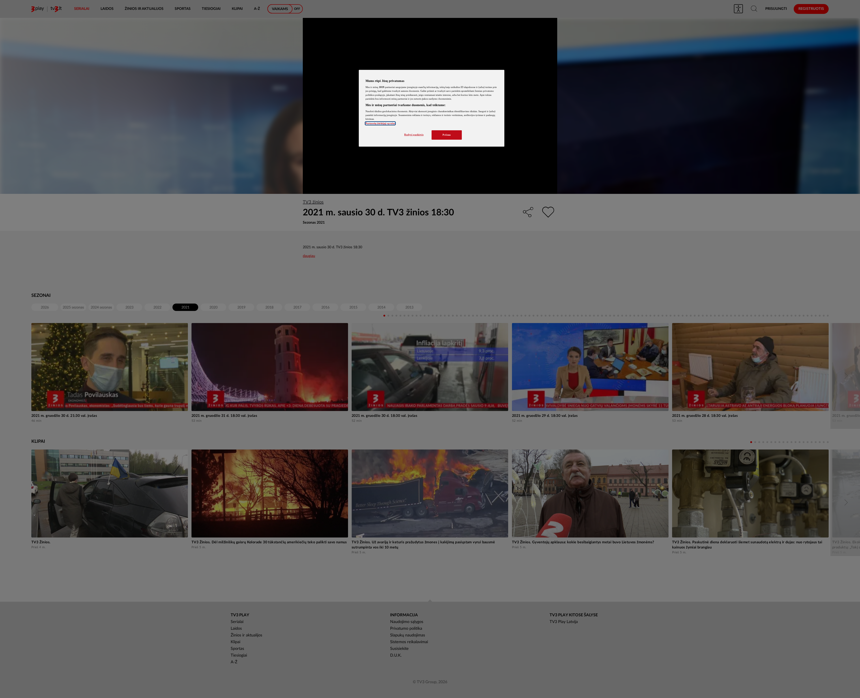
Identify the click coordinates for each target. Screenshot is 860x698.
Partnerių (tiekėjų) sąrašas (380, 123)
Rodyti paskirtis (414, 134)
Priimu (447, 134)
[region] (431, 108)
